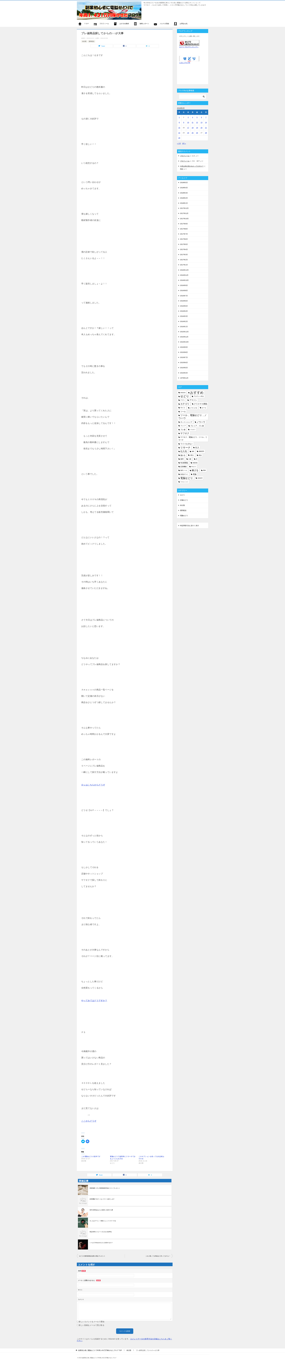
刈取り (192, 455)
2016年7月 (184, 296)
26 (197, 133)
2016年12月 (184, 270)
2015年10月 (184, 342)
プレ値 (182, 430)
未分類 (84, 41)
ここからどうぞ (88, 1121)
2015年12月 (184, 332)
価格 (193, 451)
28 (206, 133)
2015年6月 (184, 362)
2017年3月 (184, 254)
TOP (100, 1350)
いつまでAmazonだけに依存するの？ (101, 1242)
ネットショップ (186, 422)
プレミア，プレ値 (197, 426)
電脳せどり (186, 478)
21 (206, 128)
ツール (183, 411)
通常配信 (91, 41)
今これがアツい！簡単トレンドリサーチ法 (103, 1221)
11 (192, 122)
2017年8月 (184, 229)
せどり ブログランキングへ (188, 47)
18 (192, 128)
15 (179, 128)
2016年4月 (184, 311)
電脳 (194, 474)
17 (188, 128)
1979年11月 (184, 378)
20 (201, 128)
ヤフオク (184, 433)
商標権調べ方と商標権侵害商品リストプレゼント (105, 1188)
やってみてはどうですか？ (94, 1000)
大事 (189, 459)
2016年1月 (184, 326)
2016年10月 (184, 280)
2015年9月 (184, 347)
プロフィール (184, 156)
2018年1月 (184, 203)
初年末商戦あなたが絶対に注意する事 (101, 1210)
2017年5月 (184, 244)
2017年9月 (184, 224)
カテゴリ (184, 404)
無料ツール (183, 470)
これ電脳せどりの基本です (91, 1156)
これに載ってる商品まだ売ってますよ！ (158, 1256)
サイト (182, 408)
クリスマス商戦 (200, 404)
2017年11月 (184, 213)
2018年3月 (184, 193)
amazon (182, 392)
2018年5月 (184, 182)
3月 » (184, 143)
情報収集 (195, 462)
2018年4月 (184, 188)
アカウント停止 (199, 396)
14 (206, 122)
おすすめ (197, 392)
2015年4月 (184, 373)
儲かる (182, 455)
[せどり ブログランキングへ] (189, 44)
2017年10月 (184, 218)
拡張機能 (183, 466)
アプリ (182, 400)
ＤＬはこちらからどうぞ (93, 785)
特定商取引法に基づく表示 (189, 525)
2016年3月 (184, 316)
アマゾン (193, 400)
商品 (200, 455)
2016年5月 (184, 306)
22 (179, 133)
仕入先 (183, 451)
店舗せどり (184, 500)
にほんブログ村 (184, 63)
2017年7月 (184, 234)
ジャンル (193, 408)
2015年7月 (184, 357)
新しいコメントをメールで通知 (91, 1322)
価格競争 (201, 451)
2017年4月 (184, 249)
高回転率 (200, 478)
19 (197, 128)
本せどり (193, 466)
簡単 (204, 470)
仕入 (197, 447)
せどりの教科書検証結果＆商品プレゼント (92, 1256)
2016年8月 (184, 290)
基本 (182, 459)
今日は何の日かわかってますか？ (192, 166)
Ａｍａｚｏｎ (184, 482)
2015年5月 (184, 368)
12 (197, 122)
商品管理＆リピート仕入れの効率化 (101, 1232)
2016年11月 (184, 275)
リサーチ (185, 447)
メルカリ (192, 429)
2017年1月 (184, 265)
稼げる (195, 470)
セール (204, 408)
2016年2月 (184, 321)
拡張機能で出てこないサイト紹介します (102, 1199)
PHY (181, 169)
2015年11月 (184, 337)
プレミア (183, 426)
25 (192, 133)
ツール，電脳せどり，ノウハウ (192, 416)
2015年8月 (184, 352)
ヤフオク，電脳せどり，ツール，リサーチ (192, 438)
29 (179, 138)
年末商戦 (184, 463)
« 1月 (179, 143)
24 (188, 133)
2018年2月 (184, 198)
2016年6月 (184, 301)
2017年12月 (184, 208)
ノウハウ (201, 422)
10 (188, 122)
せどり (184, 396)
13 (201, 122)
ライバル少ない (186, 444)
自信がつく (184, 474)
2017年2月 (184, 260)
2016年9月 (184, 285)
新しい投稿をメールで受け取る (91, 1325)
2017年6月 (184, 239)
